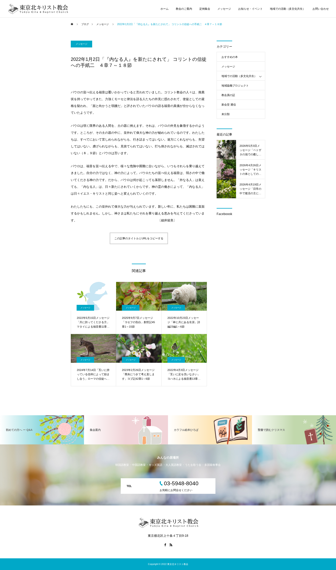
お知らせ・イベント (250, 8)
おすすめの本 (229, 57)
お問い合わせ (320, 8)
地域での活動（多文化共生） (287, 8)
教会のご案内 (184, 8)
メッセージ (224, 8)
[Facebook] (165, 545)
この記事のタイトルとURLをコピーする (138, 238)
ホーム (164, 8)
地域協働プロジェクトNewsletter (235, 87)
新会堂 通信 (228, 104)
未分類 (225, 114)
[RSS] (171, 545)
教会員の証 (228, 95)
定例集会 (204, 8)
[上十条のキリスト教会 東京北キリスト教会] (37, 8)
